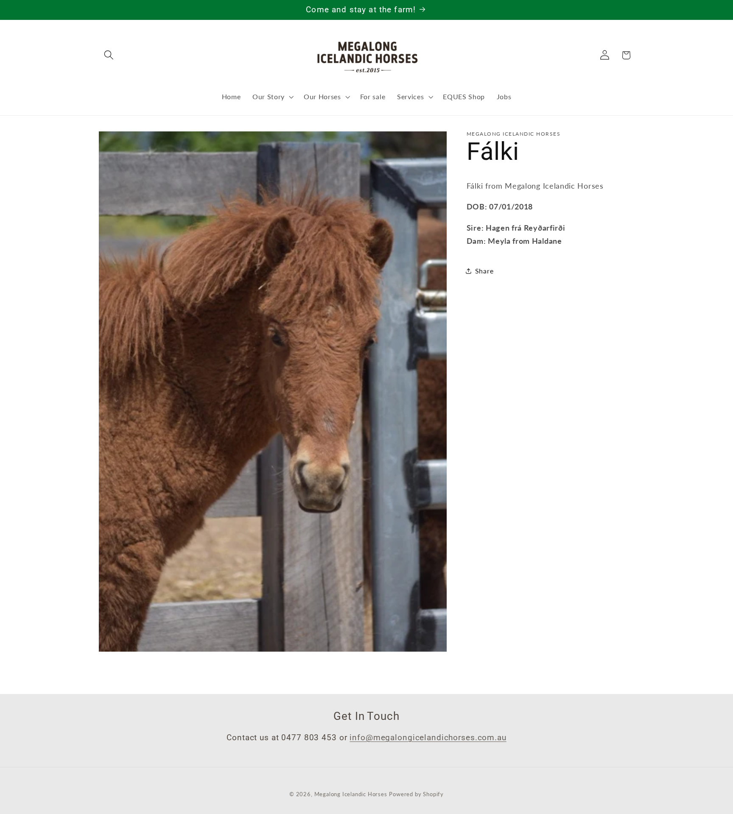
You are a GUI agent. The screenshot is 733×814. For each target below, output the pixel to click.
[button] (109, 55)
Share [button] (484, 271)
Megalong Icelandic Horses (350, 794)
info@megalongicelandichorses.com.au (428, 737)
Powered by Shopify (416, 794)
